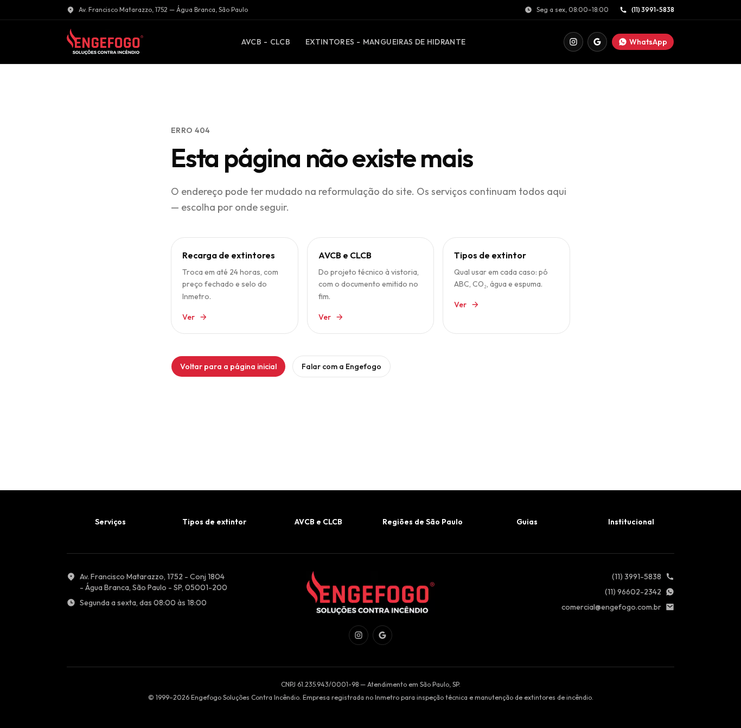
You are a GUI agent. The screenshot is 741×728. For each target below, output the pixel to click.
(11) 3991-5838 (652, 9)
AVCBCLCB (265, 44)
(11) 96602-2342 (633, 592)
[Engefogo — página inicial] (105, 42)
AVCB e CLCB (318, 522)
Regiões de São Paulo (422, 522)
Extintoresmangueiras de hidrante (385, 44)
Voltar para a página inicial (228, 366)
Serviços (110, 522)
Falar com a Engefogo (341, 366)
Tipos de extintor (214, 522)
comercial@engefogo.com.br (611, 607)
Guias (527, 522)
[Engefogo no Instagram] (573, 42)
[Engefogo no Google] (597, 42)
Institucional (631, 522)
